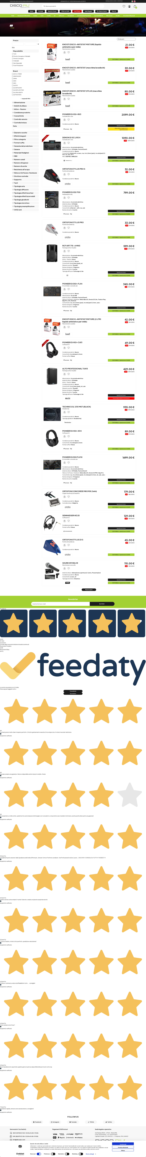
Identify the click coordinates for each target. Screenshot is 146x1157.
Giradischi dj (65, 409)
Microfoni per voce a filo (69, 565)
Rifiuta (123, 1150)
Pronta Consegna (18, 58)
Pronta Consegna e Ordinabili (22, 56)
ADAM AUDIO (17, 76)
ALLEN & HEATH (18, 92)
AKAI (15, 81)
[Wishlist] (124, 6)
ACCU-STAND (18, 74)
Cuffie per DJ (66, 344)
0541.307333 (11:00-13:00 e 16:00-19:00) (25, 1133)
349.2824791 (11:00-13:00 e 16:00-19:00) (25, 1136)
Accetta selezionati (123, 1147)
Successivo (73, 693)
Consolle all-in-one (67, 116)
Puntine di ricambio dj (68, 171)
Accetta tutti (123, 1144)
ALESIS (16, 85)
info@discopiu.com (19, 1139)
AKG (15, 83)
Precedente (73, 691)
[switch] (53, 1154)
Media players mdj (67, 194)
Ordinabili (16, 61)
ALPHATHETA (17, 94)
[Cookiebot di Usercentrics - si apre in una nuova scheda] (20, 1154)
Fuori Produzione (18, 65)
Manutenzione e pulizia (68, 49)
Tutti (15, 54)
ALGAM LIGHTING (19, 90)
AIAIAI (15, 78)
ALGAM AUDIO (18, 88)
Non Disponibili (18, 63)
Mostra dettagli (90, 1154)
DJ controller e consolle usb (70, 286)
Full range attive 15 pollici (69, 248)
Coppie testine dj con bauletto (71, 493)
